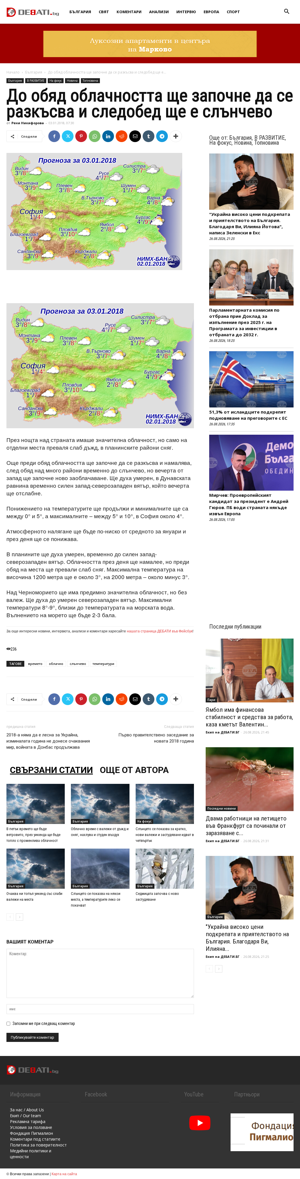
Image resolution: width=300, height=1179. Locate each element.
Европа (211, 11)
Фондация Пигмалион (31, 1133)
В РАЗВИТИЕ (36, 81)
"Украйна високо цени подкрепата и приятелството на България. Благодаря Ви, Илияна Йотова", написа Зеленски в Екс (249, 223)
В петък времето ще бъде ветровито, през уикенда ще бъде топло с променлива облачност (33, 835)
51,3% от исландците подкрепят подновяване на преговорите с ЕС (248, 415)
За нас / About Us (27, 1110)
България (80, 11)
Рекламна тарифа (27, 1121)
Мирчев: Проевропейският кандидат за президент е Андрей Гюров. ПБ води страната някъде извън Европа (248, 504)
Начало (13, 72)
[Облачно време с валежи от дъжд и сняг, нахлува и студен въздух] (100, 804)
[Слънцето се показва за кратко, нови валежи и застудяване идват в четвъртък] (165, 804)
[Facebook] (54, 136)
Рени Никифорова (27, 123)
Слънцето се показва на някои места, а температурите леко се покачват (95, 899)
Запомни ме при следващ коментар (44, 1023)
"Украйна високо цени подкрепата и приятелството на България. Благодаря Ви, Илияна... (247, 937)
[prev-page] (10, 917)
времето (35, 663)
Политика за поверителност (38, 1145)
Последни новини (221, 808)
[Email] (135, 136)
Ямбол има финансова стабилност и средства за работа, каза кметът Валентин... (249, 717)
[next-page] (19, 917)
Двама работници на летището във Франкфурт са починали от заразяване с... (246, 826)
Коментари (129, 11)
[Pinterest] (81, 136)
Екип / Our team (25, 1115)
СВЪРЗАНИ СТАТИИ (51, 770)
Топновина (90, 81)
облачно (56, 663)
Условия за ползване (31, 1127)
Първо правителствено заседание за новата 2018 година (156, 738)
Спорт (233, 11)
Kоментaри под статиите (35, 1139)
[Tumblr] (148, 136)
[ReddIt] (121, 136)
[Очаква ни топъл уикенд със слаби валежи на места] (35, 869)
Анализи (159, 11)
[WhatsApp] (94, 136)
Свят (104, 11)
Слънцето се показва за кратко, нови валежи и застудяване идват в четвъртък (165, 835)
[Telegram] (162, 136)
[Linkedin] (108, 136)
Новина (72, 81)
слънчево (78, 663)
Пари (211, 700)
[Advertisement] (100, 286)
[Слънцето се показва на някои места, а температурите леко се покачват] (100, 869)
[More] (176, 136)
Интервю (186, 11)
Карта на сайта (64, 1173)
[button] (286, 12)
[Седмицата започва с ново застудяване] (165, 869)
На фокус (56, 81)
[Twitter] (68, 136)
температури (103, 663)
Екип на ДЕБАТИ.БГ (222, 732)
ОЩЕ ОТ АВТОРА (134, 770)
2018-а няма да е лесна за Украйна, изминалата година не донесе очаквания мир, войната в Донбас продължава (48, 741)
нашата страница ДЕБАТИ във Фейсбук (159, 630)
